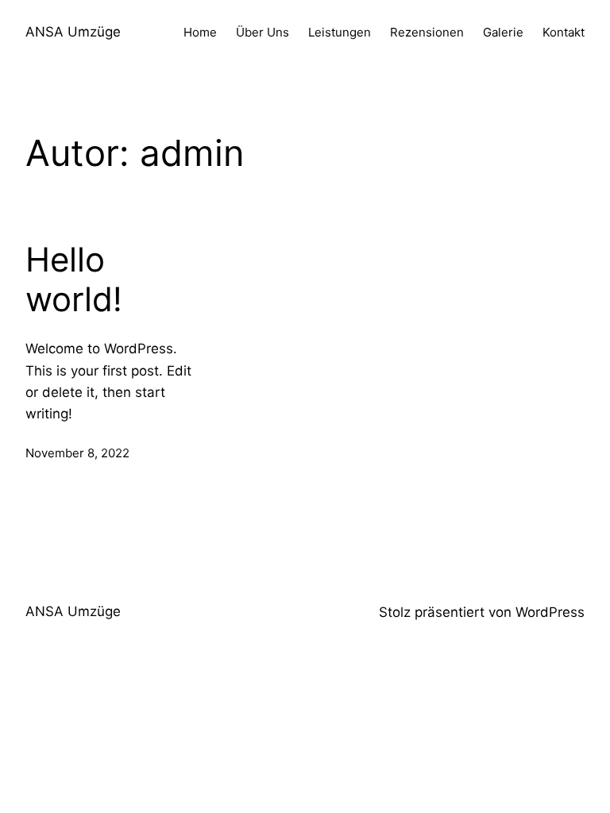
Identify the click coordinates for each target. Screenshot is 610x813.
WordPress (550, 612)
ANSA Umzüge (73, 32)
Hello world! (73, 279)
